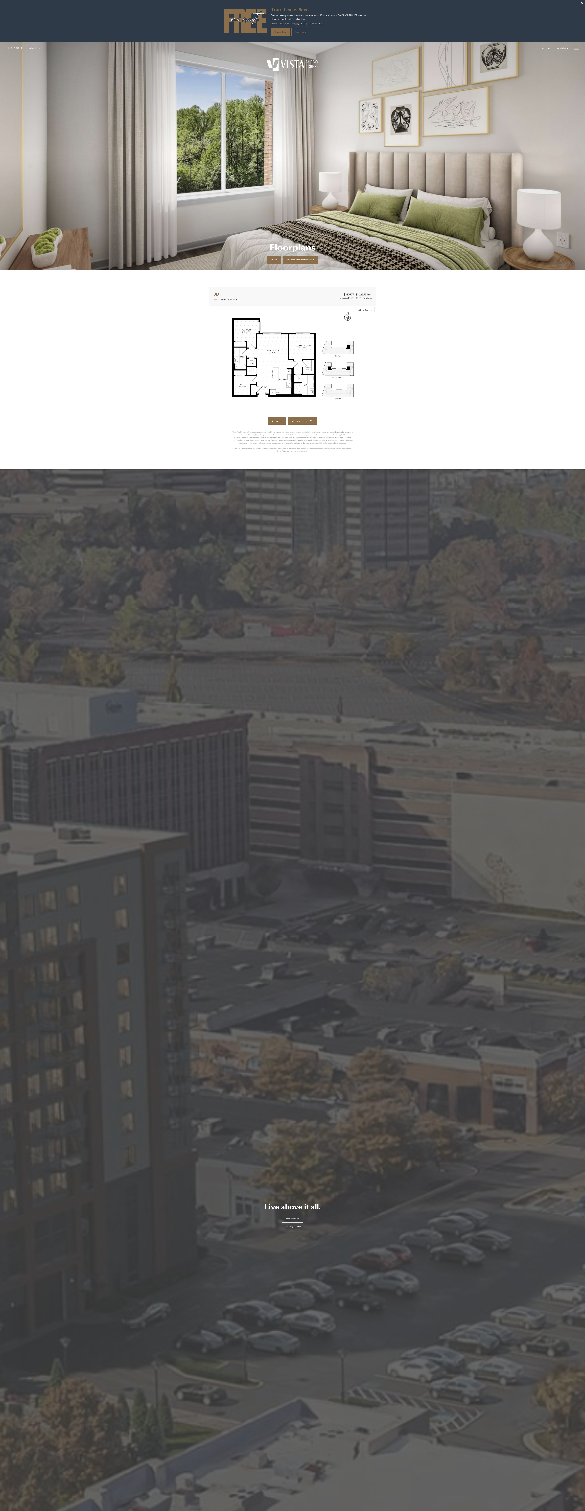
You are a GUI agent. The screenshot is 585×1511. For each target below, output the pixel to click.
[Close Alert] (582, 3)
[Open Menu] (576, 48)
